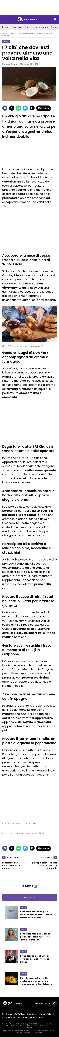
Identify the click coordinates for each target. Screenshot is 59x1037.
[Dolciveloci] (27, 19)
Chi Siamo (7, 1014)
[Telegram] (25, 108)
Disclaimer (32, 1014)
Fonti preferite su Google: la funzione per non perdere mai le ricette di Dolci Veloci (36, 914)
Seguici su (27, 885)
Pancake (17, 27)
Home (4, 33)
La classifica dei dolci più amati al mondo (11, 865)
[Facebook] (4, 108)
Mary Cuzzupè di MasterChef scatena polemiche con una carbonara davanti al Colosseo (36, 981)
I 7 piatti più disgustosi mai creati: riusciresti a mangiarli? (43, 865)
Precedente (13, 857)
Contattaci (19, 1014)
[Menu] (4, 19)
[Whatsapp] (18, 108)
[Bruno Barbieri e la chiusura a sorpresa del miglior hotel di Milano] (11, 959)
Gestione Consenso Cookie (30, 1017)
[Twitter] (11, 108)
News (11, 33)
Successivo (46, 857)
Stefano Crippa (9, 64)
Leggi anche (29, 897)
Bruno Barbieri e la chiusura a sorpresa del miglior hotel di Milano (35, 959)
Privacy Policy (46, 1014)
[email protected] (49, 1024)
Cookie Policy (8, 1017)
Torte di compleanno (36, 27)
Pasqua (54, 27)
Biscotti (6, 27)
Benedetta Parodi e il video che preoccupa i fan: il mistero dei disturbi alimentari (36, 936)
